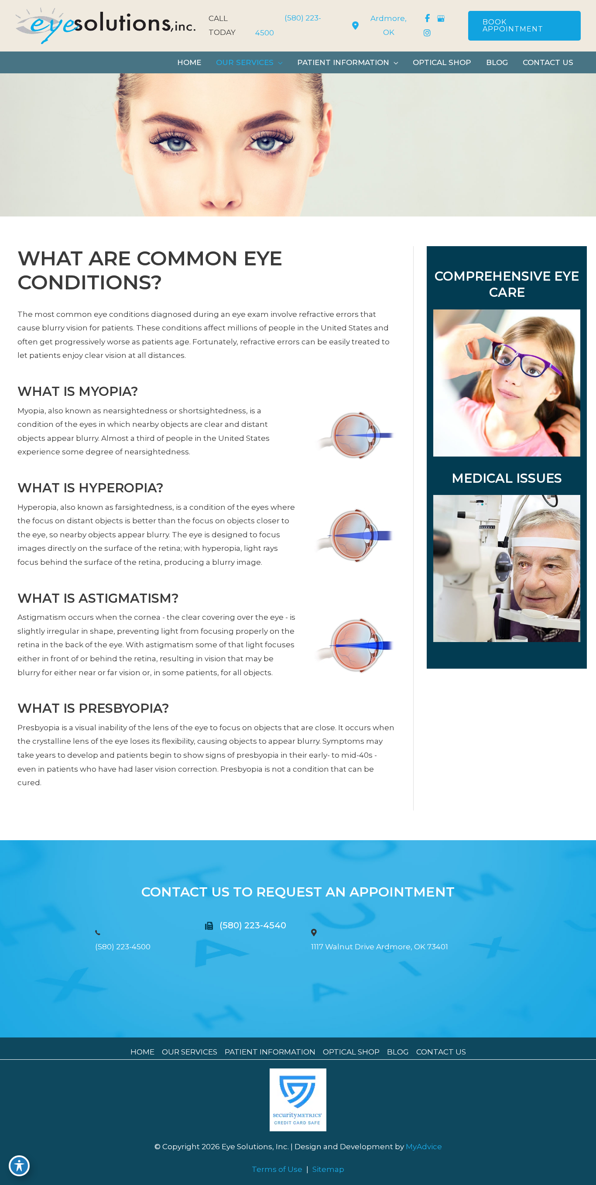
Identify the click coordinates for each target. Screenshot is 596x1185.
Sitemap (328, 1169)
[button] (524, 26)
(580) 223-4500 (123, 946)
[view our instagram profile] (427, 33)
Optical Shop (351, 1052)
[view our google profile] (441, 18)
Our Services (189, 1052)
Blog (398, 1052)
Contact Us (441, 1052)
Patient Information (270, 1052)
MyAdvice (423, 1146)
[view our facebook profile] (427, 18)
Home (142, 1052)
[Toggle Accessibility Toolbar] (19, 1165)
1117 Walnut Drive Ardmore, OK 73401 (379, 946)
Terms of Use (277, 1169)
